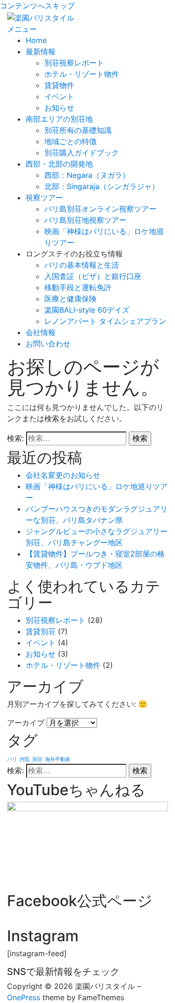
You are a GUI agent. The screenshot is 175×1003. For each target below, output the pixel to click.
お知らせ (59, 107)
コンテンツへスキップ (37, 5)
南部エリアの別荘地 (59, 119)
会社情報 (41, 332)
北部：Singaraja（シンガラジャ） (101, 186)
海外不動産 (57, 759)
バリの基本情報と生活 (81, 265)
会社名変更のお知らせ (63, 475)
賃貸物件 (59, 85)
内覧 (25, 759)
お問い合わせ (48, 343)
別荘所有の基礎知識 (78, 130)
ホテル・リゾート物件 (81, 74)
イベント (59, 96)
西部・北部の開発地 (59, 163)
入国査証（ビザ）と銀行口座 (92, 276)
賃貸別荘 (41, 631)
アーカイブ (25, 722)
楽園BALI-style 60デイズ (86, 310)
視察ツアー (44, 197)
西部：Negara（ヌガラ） (87, 175)
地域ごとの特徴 (70, 141)
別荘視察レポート (74, 62)
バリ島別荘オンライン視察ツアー (100, 208)
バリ (12, 759)
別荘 (37, 759)
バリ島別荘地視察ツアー (85, 220)
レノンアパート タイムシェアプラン (105, 321)
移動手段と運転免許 (78, 287)
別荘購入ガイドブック (81, 152)
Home (36, 40)
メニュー (22, 29)
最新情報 (41, 51)
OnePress (23, 997)
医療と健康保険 (70, 298)
